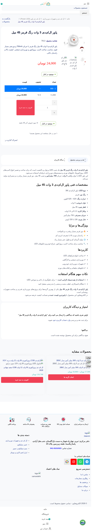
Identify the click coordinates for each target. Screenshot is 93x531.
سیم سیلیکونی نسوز (20, 449)
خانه (68, 19)
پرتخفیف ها (84, 482)
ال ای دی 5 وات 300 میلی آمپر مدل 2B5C (75, 367)
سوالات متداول (82, 486)
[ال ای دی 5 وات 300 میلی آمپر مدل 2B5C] (73, 360)
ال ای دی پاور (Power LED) (30, 19)
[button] (22, 380)
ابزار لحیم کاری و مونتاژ (18, 453)
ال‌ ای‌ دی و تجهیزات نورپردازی (53, 19)
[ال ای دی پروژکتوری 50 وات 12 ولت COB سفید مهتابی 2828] (23, 360)
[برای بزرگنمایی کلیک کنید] (82, 50)
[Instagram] (74, 462)
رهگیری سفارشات (81, 478)
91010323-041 (55, 448)
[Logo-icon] (67, 462)
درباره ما (85, 490)
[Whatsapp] (80, 462)
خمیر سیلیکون (22, 445)
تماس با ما (84, 474)
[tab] (78, 160)
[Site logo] (45, 3)
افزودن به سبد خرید (25, 107)
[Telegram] (87, 462)
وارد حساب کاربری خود (61, 320)
